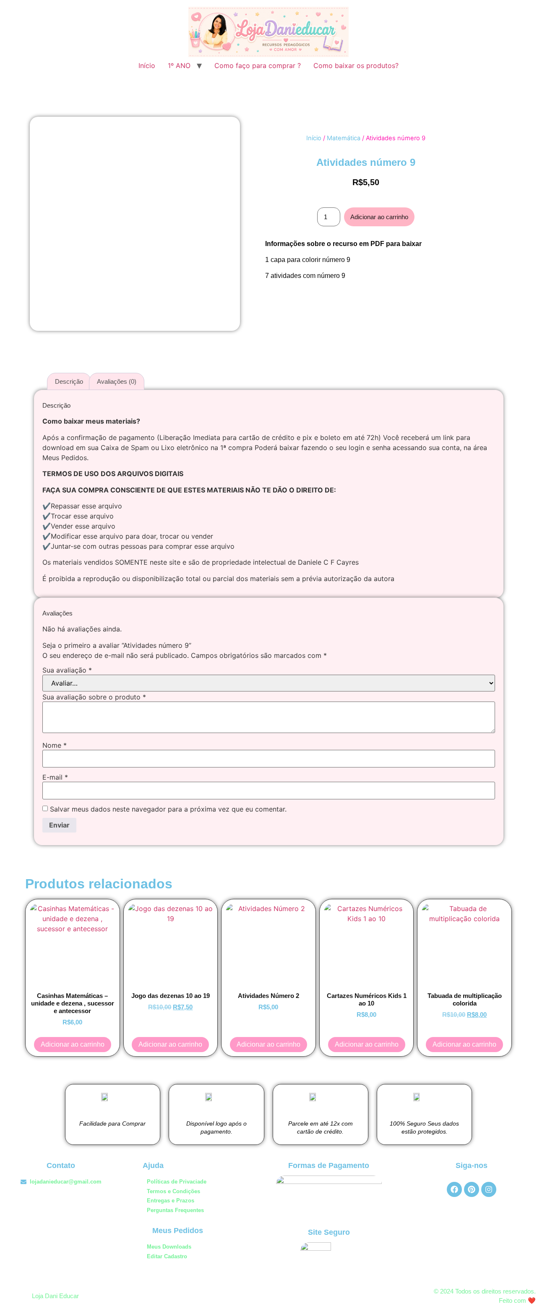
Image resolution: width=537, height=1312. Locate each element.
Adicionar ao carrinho (379, 216)
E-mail (55, 777)
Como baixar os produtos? (356, 65)
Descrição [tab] (69, 381)
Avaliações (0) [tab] (116, 381)
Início (146, 65)
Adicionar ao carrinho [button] (72, 1044)
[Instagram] (488, 1189)
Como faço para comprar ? (257, 65)
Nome (54, 745)
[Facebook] (454, 1189)
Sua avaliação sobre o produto (94, 697)
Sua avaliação (67, 670)
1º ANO (179, 65)
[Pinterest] (471, 1189)
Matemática (343, 138)
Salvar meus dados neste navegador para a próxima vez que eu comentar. (168, 809)
